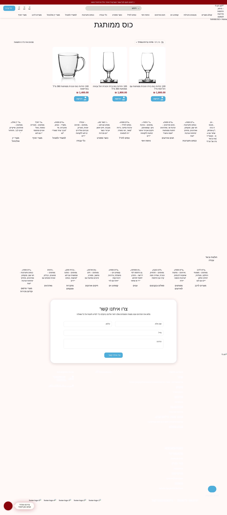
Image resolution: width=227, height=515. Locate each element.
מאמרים (179, 387)
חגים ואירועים (177, 458)
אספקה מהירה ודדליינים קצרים (169, 417)
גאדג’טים (179, 483)
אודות (180, 377)
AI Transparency (103, 372)
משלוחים (179, 402)
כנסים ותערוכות (176, 453)
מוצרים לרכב (177, 473)
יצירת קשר (178, 397)
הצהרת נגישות (176, 407)
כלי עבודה (178, 468)
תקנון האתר (178, 392)
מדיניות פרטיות (176, 412)
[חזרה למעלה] (212, 489)
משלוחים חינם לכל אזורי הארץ (124, 2)
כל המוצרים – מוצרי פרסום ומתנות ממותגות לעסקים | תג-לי (156, 382)
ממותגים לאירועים (175, 478)
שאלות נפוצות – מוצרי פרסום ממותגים (166, 422)
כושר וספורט (177, 463)
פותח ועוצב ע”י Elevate (187, 500)
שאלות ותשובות (176, 427)
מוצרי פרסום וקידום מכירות (171, 488)
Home (224, 19)
